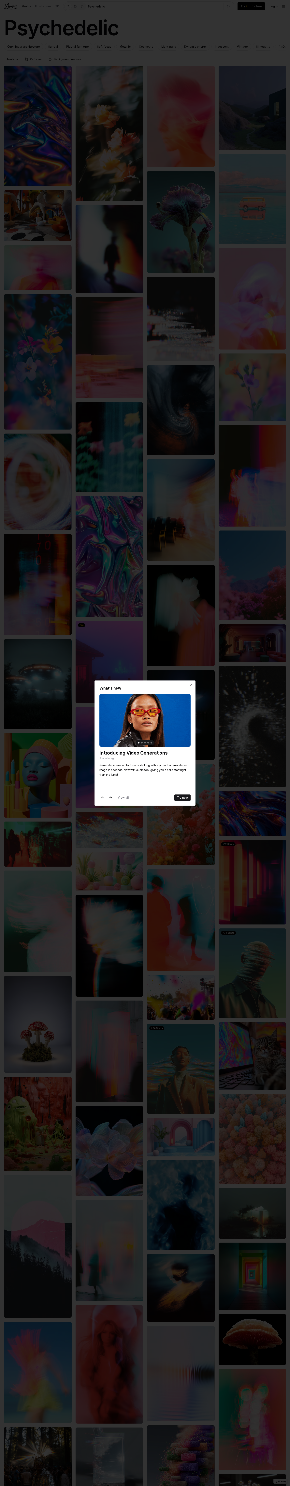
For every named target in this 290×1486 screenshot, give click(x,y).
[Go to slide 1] (138, 742)
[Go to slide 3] (145, 742)
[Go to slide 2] (142, 742)
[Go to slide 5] (151, 742)
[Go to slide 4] (148, 742)
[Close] (191, 684)
